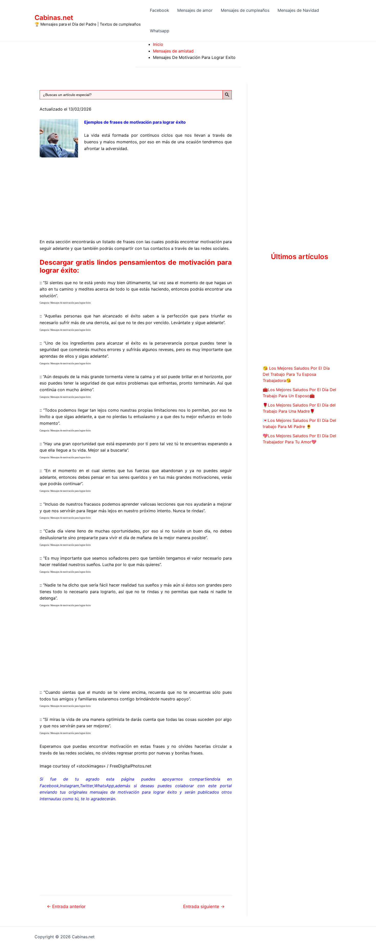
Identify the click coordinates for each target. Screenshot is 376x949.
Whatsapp (159, 30)
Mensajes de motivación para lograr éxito (70, 303)
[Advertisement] (136, 194)
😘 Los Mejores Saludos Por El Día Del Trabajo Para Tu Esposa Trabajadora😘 (296, 374)
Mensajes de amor (195, 10)
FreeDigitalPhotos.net (130, 766)
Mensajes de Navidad (298, 10)
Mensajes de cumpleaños (245, 10)
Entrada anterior (66, 906)
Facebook (159, 10)
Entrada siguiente (204, 906)
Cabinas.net (54, 18)
